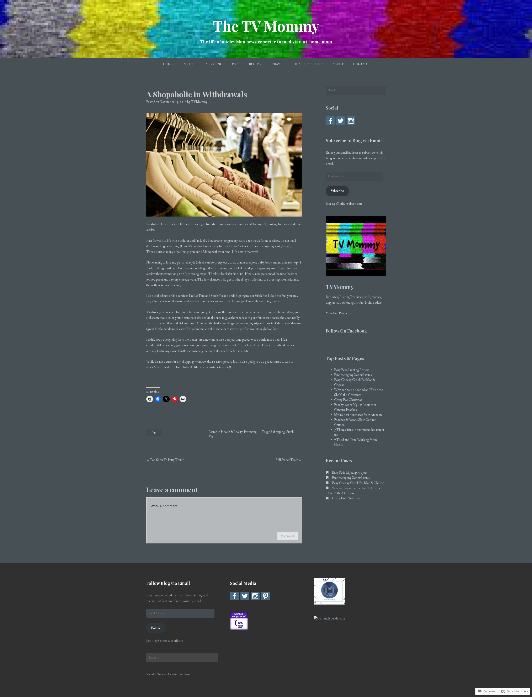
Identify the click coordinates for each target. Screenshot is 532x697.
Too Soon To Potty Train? (167, 460)
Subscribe (337, 191)
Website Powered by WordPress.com (168, 674)
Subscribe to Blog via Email (354, 140)
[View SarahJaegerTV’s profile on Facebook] (330, 120)
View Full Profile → (339, 313)
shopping (279, 432)
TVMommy (199, 102)
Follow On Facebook (346, 331)
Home (168, 64)
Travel (278, 64)
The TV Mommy (266, 25)
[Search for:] (356, 90)
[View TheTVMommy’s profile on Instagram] (351, 120)
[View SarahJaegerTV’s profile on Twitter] (340, 120)
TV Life (188, 64)
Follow (155, 628)
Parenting (213, 64)
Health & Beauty (308, 64)
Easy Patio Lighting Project (351, 370)
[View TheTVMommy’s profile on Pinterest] (265, 596)
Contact (361, 64)
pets (236, 64)
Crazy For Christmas (348, 400)
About (338, 64)
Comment (287, 536)
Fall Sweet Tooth (287, 460)
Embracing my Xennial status (353, 375)
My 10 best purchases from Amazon (358, 415)
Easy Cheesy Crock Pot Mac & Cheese (358, 483)
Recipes (255, 64)
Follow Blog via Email (168, 583)
